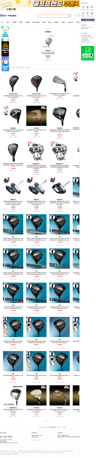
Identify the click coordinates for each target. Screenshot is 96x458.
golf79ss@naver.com (69, 450)
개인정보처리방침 (52, 427)
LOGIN (73, 9)
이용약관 (45, 427)
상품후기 (87, 9)
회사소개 (40, 427)
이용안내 (59, 427)
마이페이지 (83, 16)
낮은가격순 (18, 67)
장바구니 (83, 9)
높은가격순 (22, 67)
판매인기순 (13, 67)
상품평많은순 (28, 67)
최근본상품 (92, 9)
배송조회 (92, 16)
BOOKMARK (3, 9)
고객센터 (87, 16)
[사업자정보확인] (16, 452)
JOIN (77, 9)
